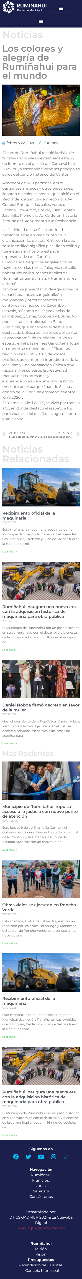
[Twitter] (28, 1156)
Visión (41, 1254)
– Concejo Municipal (41, 1270)
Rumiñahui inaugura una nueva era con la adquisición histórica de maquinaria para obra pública (39, 611)
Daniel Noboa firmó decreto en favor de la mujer (41, 708)
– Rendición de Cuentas (41, 1265)
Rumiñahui (41, 1175)
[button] (61, 8)
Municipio (41, 1180)
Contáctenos (41, 1196)
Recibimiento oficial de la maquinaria (28, 516)
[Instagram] (53, 1156)
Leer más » (9, 551)
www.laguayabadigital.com (41, 1228)
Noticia (41, 1186)
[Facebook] (16, 1156)
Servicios (41, 1191)
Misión (41, 1249)
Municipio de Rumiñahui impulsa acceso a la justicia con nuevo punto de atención (40, 811)
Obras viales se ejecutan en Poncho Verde (39, 907)
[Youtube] (41, 1156)
